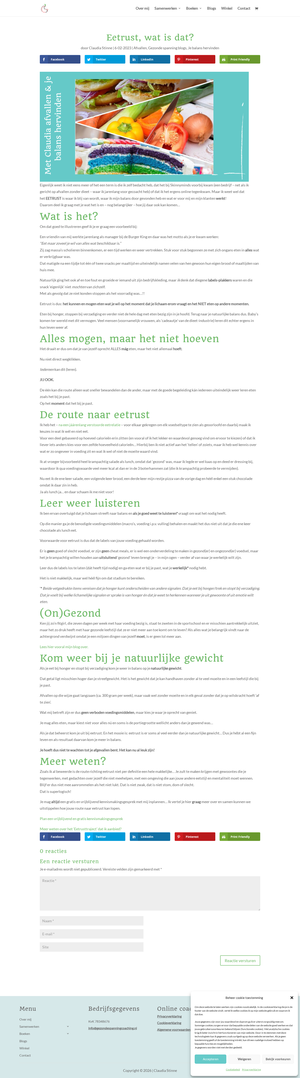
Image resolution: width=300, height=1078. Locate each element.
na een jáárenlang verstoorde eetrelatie (89, 424)
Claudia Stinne (100, 48)
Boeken (192, 8)
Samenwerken (165, 8)
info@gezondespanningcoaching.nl (112, 1028)
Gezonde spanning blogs (167, 48)
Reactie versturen (240, 960)
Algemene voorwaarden (174, 1029)
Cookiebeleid (233, 1069)
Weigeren (244, 1059)
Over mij (142, 8)
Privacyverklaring (251, 1069)
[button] (292, 998)
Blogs (211, 8)
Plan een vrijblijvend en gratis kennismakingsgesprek (81, 818)
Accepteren (210, 1059)
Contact (244, 8)
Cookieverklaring (169, 1023)
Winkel (226, 8)
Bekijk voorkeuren (278, 1059)
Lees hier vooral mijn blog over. (64, 646)
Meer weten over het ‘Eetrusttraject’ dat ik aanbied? (80, 829)
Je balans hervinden (203, 48)
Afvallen (140, 48)
